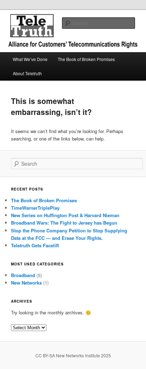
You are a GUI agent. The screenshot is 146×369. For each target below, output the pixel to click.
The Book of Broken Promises (86, 59)
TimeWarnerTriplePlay (35, 207)
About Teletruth (27, 73)
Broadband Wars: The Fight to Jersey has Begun (64, 222)
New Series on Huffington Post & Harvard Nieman (65, 215)
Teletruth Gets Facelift (35, 245)
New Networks (26, 282)
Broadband (23, 275)
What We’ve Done (30, 59)
